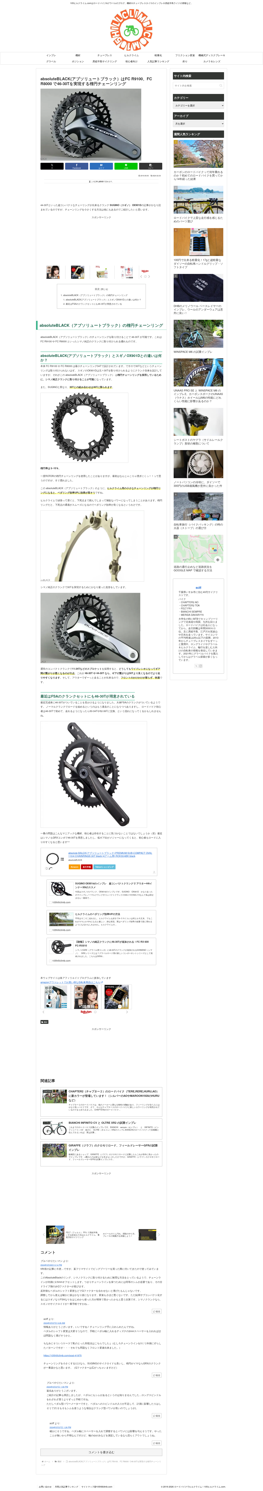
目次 (97, 289)
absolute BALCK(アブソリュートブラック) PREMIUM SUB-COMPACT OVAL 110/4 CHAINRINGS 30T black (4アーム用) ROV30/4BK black (110, 854)
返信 (158, 1311)
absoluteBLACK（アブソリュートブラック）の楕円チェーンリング (95, 295)
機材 (45, 1022)
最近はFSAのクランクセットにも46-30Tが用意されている (94, 303)
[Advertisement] (101, 193)
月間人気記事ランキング (66, 1486)
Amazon (74, 866)
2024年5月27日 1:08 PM (57, 1386)
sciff (198, 587)
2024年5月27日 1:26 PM (60, 1427)
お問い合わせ (45, 1486)
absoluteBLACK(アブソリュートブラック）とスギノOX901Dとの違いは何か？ (103, 299)
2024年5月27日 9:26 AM (54, 1323)
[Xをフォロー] (196, 666)
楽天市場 (87, 866)
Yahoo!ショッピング (104, 866)
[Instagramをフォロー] (201, 666)
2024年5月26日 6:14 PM (51, 1265)
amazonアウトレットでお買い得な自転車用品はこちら (70, 982)
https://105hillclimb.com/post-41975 (63, 1355)
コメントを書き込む (101, 1452)
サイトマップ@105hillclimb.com (96, 1486)
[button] (150, 166)
